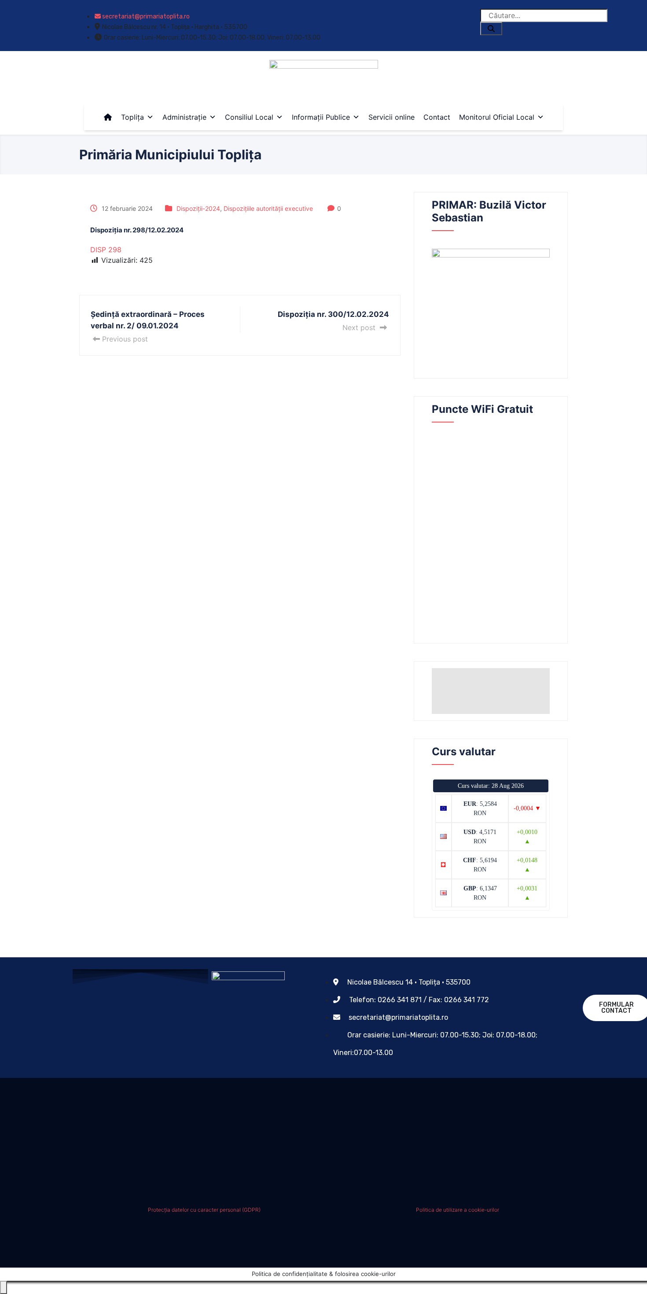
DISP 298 (105, 249)
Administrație (184, 117)
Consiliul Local (249, 117)
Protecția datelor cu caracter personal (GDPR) (204, 1209)
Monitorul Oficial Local (496, 117)
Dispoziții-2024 (198, 208)
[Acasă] (108, 117)
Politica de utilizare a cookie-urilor (457, 1209)
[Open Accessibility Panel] (3, 1287)
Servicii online (391, 117)
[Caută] (491, 28)
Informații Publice (321, 117)
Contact (436, 117)
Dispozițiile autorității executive (268, 208)
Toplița (132, 117)
